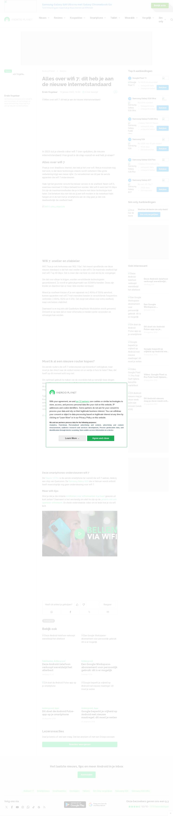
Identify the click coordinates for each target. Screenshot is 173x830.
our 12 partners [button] (82, 401)
